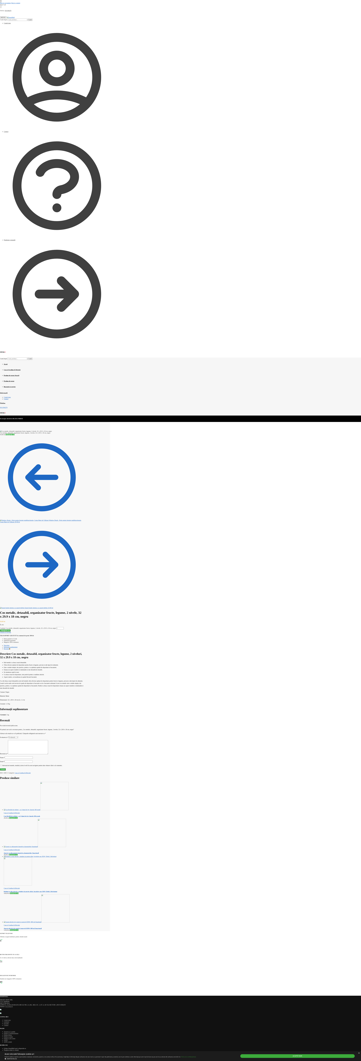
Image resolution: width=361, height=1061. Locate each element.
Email (2, 761)
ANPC (6, 1040)
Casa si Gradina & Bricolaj (23, 773)
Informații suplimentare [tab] (10, 647)
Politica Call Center (9, 1038)
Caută (30, 20)
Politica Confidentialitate (11, 1033)
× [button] (359, 1053)
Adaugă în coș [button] (13, 818)
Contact (6, 131)
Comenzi (6, 1022)
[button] (2, 352)
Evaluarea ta (4, 737)
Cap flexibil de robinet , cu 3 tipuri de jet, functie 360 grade (22, 816)
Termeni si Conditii (9, 1031)
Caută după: (3, 20)
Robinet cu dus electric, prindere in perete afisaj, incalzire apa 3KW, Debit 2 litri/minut (30, 891)
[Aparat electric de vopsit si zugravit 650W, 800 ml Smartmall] (44, 908)
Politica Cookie (8, 1037)
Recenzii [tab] (7, 649)
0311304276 (8, 10)
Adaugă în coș (10, 434)
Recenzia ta (4, 754)
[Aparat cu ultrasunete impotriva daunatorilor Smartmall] (44, 833)
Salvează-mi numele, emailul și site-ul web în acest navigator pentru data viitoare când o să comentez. (32, 765)
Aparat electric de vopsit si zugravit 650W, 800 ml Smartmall (23, 928)
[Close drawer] (1, 7)
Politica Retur (8, 1035)
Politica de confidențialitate (188, 1057)
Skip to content (15, 3)
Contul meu (7, 23)
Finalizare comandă (9, 240)
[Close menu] (1, 1)
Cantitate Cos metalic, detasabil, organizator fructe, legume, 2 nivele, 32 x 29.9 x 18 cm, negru (28, 628)
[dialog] (180, 1056)
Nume (2, 757)
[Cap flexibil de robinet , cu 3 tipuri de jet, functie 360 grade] (44, 796)
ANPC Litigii (8, 1042)
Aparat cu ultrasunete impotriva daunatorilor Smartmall (21, 853)
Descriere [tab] (6, 645)
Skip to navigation (5, 3)
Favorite (6, 1023)
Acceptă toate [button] (297, 1056)
